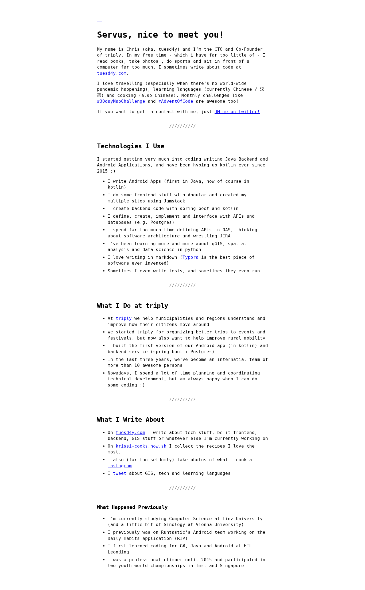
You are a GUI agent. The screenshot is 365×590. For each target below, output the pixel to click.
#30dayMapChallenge (121, 101)
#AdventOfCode (175, 101)
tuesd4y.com (111, 73)
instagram (120, 465)
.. (99, 19)
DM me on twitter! (237, 111)
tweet (119, 473)
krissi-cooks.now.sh (141, 446)
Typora (191, 257)
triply (124, 318)
